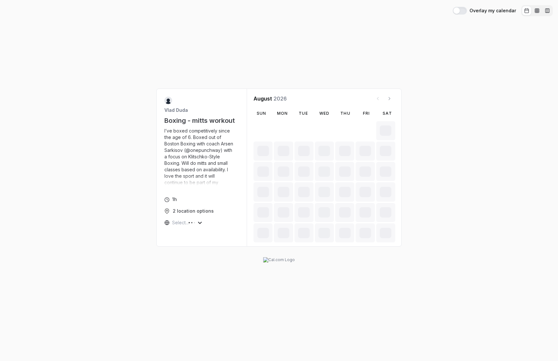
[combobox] (172, 223)
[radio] (527, 11)
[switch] (460, 11)
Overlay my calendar (493, 10)
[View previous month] (378, 98)
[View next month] (389, 98)
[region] (201, 157)
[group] (537, 10)
